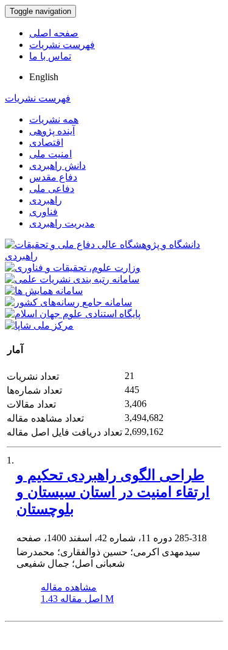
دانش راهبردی (57, 165)
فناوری (43, 212)
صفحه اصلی (53, 33)
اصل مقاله (77, 599)
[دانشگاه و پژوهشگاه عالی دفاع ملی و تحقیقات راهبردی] (114, 256)
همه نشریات (53, 119)
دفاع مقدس (53, 177)
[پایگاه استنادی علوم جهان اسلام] (72, 314)
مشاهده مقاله (69, 587)
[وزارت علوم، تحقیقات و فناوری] (72, 267)
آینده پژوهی (52, 131)
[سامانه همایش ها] (44, 291)
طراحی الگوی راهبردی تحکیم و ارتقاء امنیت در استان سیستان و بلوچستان (113, 492)
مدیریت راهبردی (62, 223)
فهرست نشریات (62, 44)
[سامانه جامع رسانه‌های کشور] (68, 302)
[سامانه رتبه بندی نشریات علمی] (72, 279)
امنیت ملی (50, 154)
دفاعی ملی (51, 188)
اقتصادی (46, 142)
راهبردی (45, 200)
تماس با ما (50, 56)
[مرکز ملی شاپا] (39, 325)
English (43, 77)
